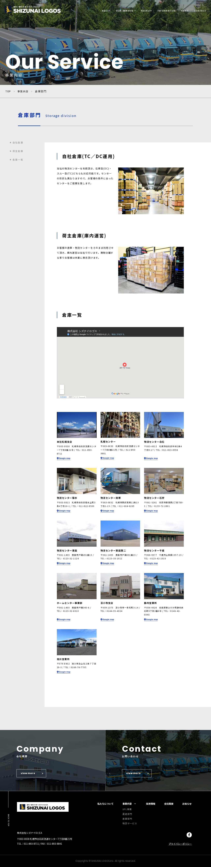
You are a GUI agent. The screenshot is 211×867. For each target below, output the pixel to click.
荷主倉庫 (18, 151)
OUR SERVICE (124, 11)
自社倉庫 (18, 142)
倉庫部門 (127, 818)
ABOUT (106, 11)
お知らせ (187, 803)
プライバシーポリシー (180, 844)
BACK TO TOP (8, 820)
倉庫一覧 (18, 159)
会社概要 (168, 803)
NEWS (185, 11)
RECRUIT (146, 11)
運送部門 (127, 814)
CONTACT (200, 11)
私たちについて (105, 803)
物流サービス (129, 823)
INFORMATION (167, 11)
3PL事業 (127, 809)
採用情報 (150, 803)
